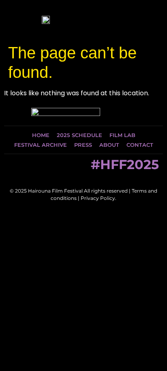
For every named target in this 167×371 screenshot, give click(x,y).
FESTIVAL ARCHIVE (40, 145)
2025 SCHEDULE (79, 135)
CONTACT (139, 145)
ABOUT (109, 145)
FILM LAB (122, 135)
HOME (40, 135)
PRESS (83, 145)
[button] (148, 20)
